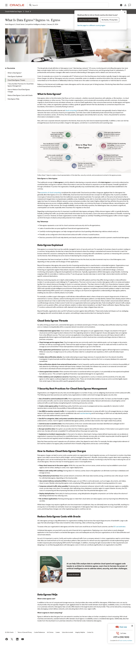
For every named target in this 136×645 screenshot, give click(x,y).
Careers (58, 632)
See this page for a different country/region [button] (91, 25)
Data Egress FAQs (13, 99)
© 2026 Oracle (9, 632)
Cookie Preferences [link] (39, 632)
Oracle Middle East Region (13, 11)
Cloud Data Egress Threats (16, 80)
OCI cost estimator (119, 527)
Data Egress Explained (15, 76)
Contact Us (90, 632)
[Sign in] (125, 5)
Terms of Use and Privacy (25, 632)
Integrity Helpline (80, 632)
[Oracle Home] (17, 5)
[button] (6, 5)
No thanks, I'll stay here (110, 20)
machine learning (85, 413)
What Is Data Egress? (14, 73)
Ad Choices (50, 632)
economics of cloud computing (50, 192)
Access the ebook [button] (73, 574)
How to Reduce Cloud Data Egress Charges (19, 90)
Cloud (27, 11)
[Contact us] (129, 5)
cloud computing (70, 110)
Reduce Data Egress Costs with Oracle (20, 95)
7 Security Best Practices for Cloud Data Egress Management (20, 85)
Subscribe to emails (67, 632)
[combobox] (68, 5)
